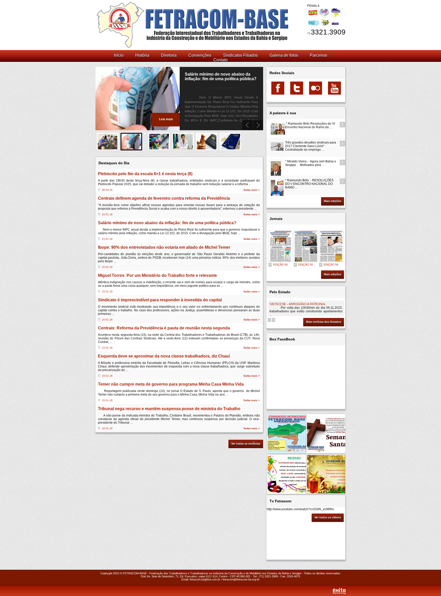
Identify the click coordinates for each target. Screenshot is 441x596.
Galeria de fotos (284, 55)
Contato (220, 60)
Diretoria (169, 55)
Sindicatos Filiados (240, 55)
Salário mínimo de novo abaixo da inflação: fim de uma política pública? (220, 76)
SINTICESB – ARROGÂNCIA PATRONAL (298, 304)
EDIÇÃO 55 (305, 264)
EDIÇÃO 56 (280, 264)
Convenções (199, 55)
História (142, 55)
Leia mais (166, 119)
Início (119, 55)
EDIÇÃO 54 (331, 264)
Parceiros (318, 55)
